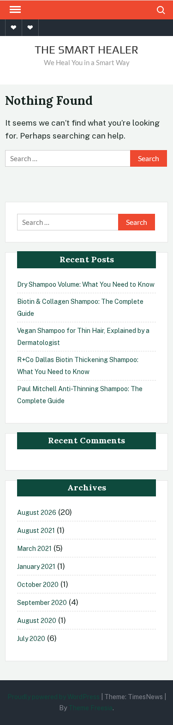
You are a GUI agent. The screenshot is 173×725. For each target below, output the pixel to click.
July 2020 (31, 638)
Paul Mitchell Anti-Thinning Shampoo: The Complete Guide (80, 395)
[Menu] (14, 9)
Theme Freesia (90, 708)
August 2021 (36, 530)
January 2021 (36, 566)
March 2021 (34, 548)
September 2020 (42, 602)
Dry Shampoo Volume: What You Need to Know (86, 284)
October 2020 (38, 584)
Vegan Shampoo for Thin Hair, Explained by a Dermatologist (83, 336)
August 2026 (36, 512)
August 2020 (36, 620)
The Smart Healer (86, 49)
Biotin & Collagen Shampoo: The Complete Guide (80, 307)
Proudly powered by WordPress (53, 697)
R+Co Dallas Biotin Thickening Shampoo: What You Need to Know (77, 365)
